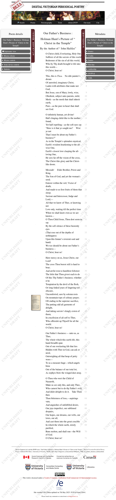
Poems (32, 22)
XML (90, 78)
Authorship (92, 69)
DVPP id (91, 73)
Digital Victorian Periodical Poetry (58, 6)
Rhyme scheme (9, 56)
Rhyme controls (9, 60)
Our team (87, 22)
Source (90, 60)
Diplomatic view (10, 51)
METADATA (83, 40)
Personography (46, 22)
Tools (60, 22)
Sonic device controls (11, 64)
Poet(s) (90, 51)
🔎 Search (20, 22)
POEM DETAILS (33, 43)
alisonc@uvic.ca (73, 496)
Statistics (7, 69)
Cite (97, 22)
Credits (90, 56)
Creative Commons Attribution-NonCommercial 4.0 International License (70, 478)
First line (91, 64)
